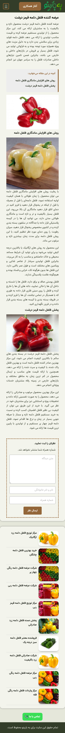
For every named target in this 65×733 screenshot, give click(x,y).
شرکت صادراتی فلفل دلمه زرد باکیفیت (23, 658)
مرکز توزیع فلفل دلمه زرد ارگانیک (24, 535)
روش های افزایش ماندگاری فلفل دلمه (35, 80)
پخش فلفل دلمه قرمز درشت (40, 86)
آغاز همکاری (30, 6)
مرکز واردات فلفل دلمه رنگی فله (22, 693)
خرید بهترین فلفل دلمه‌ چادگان (25, 553)
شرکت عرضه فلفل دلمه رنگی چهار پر (22, 570)
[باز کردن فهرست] (6, 6)
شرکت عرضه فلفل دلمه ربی (22, 586)
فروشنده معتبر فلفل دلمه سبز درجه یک (23, 640)
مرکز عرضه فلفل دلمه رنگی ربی (23, 675)
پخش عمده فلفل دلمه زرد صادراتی (23, 622)
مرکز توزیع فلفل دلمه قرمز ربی (23, 605)
